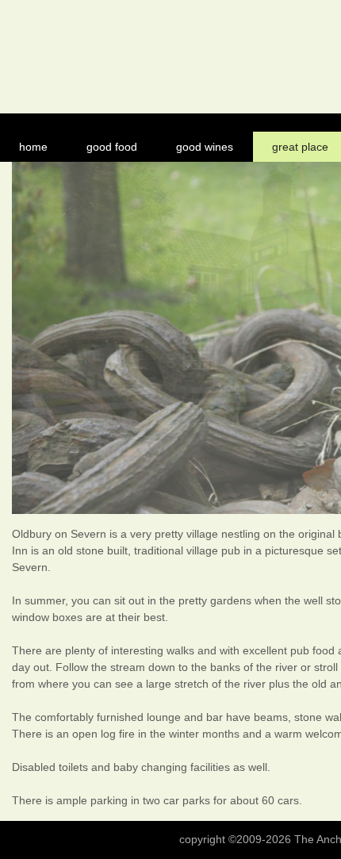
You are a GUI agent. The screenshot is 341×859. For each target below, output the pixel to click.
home (33, 146)
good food (111, 146)
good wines (204, 146)
